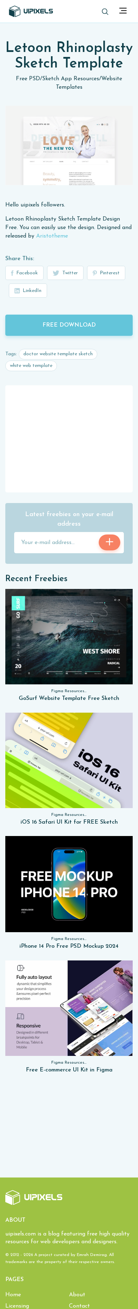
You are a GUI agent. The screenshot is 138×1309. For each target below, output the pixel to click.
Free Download (69, 325)
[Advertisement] (69, 438)
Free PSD (28, 79)
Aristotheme (52, 236)
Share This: (19, 259)
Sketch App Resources (70, 79)
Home (13, 1295)
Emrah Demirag (92, 1255)
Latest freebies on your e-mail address (69, 519)
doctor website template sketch (58, 354)
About (77, 1295)
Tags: (11, 354)
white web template (31, 365)
